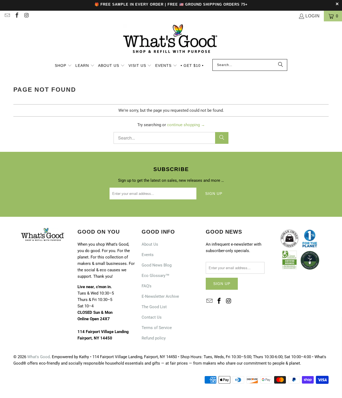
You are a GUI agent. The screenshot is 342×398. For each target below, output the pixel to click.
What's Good (38, 356)
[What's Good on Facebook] (17, 16)
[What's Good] (171, 41)
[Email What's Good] (7, 16)
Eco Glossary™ (155, 275)
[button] (63, 66)
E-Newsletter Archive (160, 296)
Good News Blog (157, 265)
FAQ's (146, 286)
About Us (150, 244)
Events (148, 254)
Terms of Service (157, 327)
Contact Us (152, 317)
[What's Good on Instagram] (26, 16)
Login (312, 16)
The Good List (154, 306)
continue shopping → (186, 124)
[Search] (280, 65)
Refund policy (154, 338)
